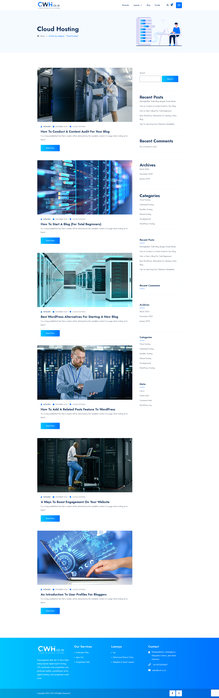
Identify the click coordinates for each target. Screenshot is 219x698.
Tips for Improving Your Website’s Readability (157, 124)
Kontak (157, 5)
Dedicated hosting (147, 204)
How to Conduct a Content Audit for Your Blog (75, 131)
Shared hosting (145, 214)
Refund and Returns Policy (123, 657)
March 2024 (144, 169)
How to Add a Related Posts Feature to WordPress (78, 409)
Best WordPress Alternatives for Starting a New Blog (79, 316)
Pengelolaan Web (83, 662)
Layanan (136, 5)
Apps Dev (80, 657)
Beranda (125, 5)
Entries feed (144, 395)
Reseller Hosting (146, 209)
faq (114, 652)
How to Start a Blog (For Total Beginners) (71, 224)
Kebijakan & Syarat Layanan (123, 662)
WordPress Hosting (147, 223)
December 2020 (61, 126)
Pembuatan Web (82, 652)
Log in (142, 391)
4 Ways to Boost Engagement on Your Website (75, 502)
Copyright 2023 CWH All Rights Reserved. (54, 693)
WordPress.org (145, 405)
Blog (148, 5)
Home (42, 36)
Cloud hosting (78, 126)
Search (142, 73)
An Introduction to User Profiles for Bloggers (74, 594)
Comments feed (146, 400)
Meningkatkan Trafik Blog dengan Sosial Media (158, 101)
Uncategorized (145, 219)
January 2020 (145, 178)
